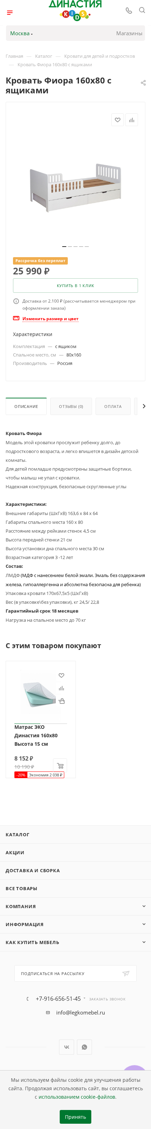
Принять (75, 1117)
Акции (15, 852)
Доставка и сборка (33, 870)
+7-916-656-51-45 (58, 998)
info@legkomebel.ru (80, 1012)
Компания (21, 906)
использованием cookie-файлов (77, 1097)
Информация (25, 924)
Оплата (113, 406)
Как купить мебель (32, 942)
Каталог (17, 834)
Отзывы (71, 406)
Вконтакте (66, 1047)
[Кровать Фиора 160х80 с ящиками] (75, 188)
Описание (26, 406)
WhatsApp (84, 1047)
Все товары (22, 888)
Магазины (129, 33)
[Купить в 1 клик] (61, 700)
